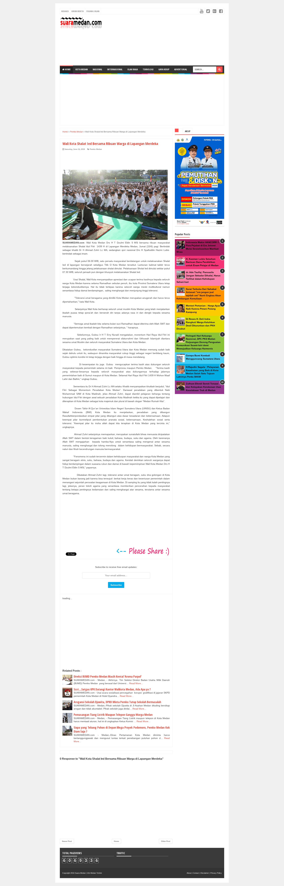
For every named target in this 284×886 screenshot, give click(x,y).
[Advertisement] (164, 40)
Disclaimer (205, 873)
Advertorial (180, 69)
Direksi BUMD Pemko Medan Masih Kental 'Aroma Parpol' (108, 676)
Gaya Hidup (163, 69)
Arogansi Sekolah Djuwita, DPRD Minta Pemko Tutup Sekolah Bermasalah (117, 702)
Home (67, 69)
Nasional (97, 69)
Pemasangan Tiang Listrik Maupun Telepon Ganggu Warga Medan (113, 715)
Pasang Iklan (92, 11)
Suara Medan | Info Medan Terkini (88, 873)
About (189, 873)
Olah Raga (132, 69)
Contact (196, 873)
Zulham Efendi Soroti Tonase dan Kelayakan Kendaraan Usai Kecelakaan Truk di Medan (203, 386)
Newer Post (67, 841)
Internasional (114, 69)
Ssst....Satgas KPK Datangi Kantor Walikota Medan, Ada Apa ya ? (112, 689)
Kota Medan (81, 69)
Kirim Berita (77, 11)
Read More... (136, 683)
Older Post (165, 841)
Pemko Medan (96, 149)
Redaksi (65, 11)
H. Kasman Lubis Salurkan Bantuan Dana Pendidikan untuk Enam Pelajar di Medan (202, 262)
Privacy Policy (216, 873)
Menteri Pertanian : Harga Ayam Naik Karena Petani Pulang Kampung (203, 308)
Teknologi (148, 69)
